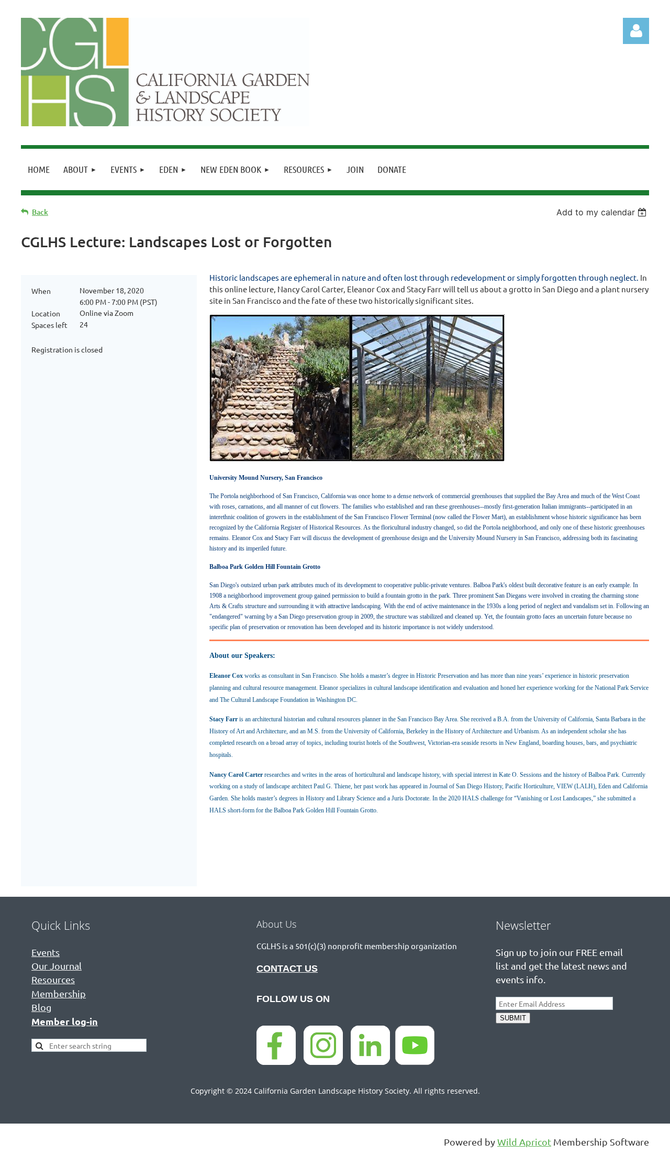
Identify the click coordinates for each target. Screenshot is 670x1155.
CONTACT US (287, 968)
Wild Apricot (524, 1141)
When (41, 290)
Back (40, 212)
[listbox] (602, 212)
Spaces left (49, 324)
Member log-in (64, 1021)
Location (45, 313)
